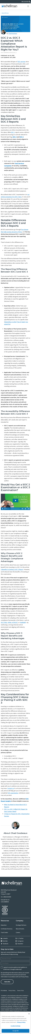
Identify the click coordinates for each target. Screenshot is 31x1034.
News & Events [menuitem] (20, 929)
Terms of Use (20, 990)
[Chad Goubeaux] (3, 32)
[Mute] (22, 508)
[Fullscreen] (28, 508)
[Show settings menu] (25, 508)
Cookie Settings (15, 1026)
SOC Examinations (6, 52)
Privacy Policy (24, 977)
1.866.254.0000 (7, 897)
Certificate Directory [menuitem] (6, 929)
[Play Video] (2, 508)
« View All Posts (5, 13)
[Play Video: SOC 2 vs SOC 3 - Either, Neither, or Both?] (15, 500)
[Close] (29, 1014)
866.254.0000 (25, 2)
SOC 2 (15, 52)
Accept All (16, 1031)
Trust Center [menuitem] (4, 932)
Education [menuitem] (3, 925)
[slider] (14, 508)
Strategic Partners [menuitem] (21, 925)
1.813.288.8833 (5, 902)
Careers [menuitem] (18, 932)
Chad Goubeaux (13, 33)
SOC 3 (22, 137)
